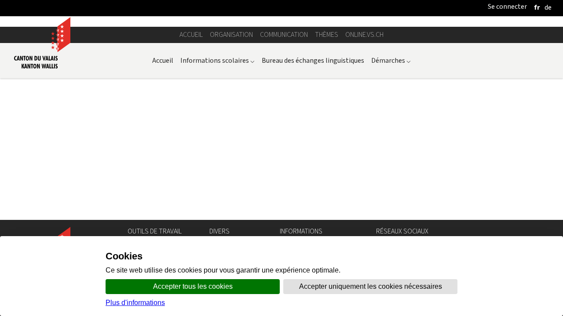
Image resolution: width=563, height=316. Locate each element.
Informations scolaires (217, 60)
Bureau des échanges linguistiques (313, 60)
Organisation (231, 34)
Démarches (391, 60)
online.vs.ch (364, 34)
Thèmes (326, 34)
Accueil (191, 34)
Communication (284, 34)
